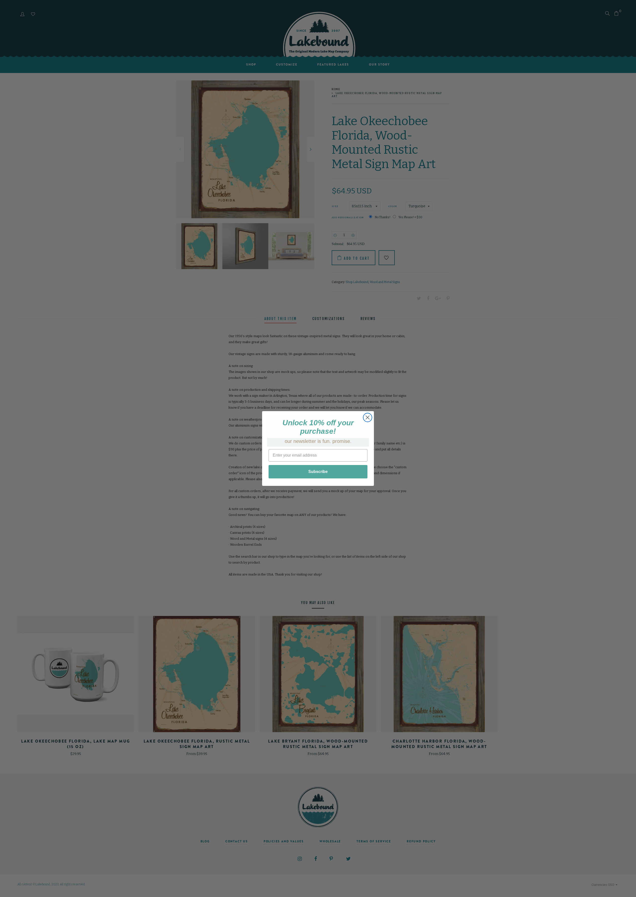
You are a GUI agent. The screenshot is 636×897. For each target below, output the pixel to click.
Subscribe (318, 471)
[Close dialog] (367, 417)
